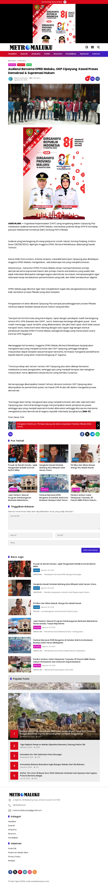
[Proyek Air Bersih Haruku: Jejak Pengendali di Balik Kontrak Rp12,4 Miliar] (22, 453)
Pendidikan (13, 837)
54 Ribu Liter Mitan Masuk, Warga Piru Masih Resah (83, 466)
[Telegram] (92, 434)
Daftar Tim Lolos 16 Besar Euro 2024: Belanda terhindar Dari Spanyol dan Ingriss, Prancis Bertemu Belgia (58, 774)
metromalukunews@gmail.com (27, 810)
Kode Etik (12, 848)
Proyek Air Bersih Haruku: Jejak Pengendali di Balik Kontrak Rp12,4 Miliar (22, 467)
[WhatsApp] (97, 434)
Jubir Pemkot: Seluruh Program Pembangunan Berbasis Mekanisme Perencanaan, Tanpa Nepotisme (19, 498)
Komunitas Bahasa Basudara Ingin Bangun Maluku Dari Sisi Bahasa (52, 764)
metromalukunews (21, 78)
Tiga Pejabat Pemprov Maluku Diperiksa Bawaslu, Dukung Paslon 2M (52, 744)
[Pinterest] (20, 872)
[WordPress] (25, 872)
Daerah (13, 459)
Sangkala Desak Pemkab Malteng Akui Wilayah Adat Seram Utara (52, 467)
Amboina (12, 65)
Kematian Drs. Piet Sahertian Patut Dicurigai (41, 754)
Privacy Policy (14, 856)
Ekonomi (12, 833)
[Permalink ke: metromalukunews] (11, 78)
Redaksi (11, 860)
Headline (21, 65)
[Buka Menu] (92, 47)
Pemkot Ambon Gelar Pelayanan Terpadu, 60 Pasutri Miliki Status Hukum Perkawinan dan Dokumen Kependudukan (83, 498)
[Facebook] (82, 434)
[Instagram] (30, 872)
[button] (86, 47)
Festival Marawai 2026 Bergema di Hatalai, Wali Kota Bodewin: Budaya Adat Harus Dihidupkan (53, 498)
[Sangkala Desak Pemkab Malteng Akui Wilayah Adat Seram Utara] (53, 453)
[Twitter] (87, 434)
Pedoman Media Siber (18, 852)
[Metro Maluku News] (31, 47)
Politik (29, 65)
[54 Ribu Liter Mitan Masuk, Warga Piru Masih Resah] (85, 453)
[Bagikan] (97, 79)
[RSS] (35, 872)
